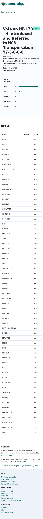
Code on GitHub (7, 491)
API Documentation (8, 493)
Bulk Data (4, 496)
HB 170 (9, 56)
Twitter (4, 508)
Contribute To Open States (11, 500)
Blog (3, 510)
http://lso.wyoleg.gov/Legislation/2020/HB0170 (21, 466)
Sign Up (11, 11)
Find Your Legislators (9, 477)
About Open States (8, 481)
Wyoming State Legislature (11, 455)
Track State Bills (7, 479)
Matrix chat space (7, 512)
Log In (4, 11)
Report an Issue (7, 498)
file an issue (21, 461)
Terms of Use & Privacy (9, 484)
